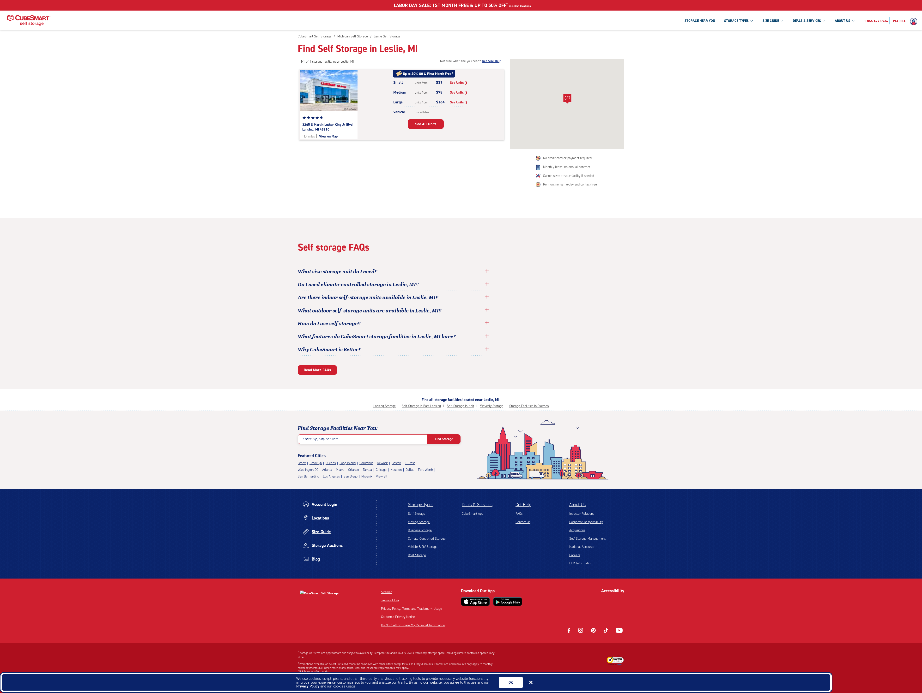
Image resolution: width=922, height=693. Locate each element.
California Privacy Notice (398, 617)
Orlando (353, 469)
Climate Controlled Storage (427, 538)
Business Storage (420, 530)
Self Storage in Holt (460, 406)
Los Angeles (331, 476)
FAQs (519, 513)
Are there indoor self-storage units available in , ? (368, 297)
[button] (567, 99)
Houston (396, 469)
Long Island (348, 463)
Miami (340, 469)
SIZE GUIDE (771, 20)
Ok (511, 682)
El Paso (410, 463)
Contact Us (523, 522)
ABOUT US (842, 20)
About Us (577, 505)
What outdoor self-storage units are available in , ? (370, 310)
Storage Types (420, 505)
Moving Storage (419, 522)
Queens (331, 463)
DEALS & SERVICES (807, 20)
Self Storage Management (587, 538)
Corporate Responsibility (586, 522)
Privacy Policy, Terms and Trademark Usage (411, 608)
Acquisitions (577, 530)
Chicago (381, 469)
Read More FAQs (317, 369)
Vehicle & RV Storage (422, 546)
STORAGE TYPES (736, 20)
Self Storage (416, 513)
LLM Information (580, 563)
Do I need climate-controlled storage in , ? (358, 284)
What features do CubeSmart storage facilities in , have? (377, 336)
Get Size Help (491, 61)
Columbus (366, 463)
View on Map (328, 136)
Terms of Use (390, 600)
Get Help (523, 505)
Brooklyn (315, 463)
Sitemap (386, 592)
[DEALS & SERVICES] (823, 20)
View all (381, 476)
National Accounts (581, 546)
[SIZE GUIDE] (781, 20)
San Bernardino (308, 476)
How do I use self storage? (329, 323)
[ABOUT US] (853, 20)
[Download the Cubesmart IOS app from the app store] (475, 601)
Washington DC (308, 469)
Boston (396, 463)
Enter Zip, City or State (320, 439)
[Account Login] (914, 21)
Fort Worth (425, 469)
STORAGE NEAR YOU (700, 20)
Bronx (302, 463)
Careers (574, 555)
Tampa (367, 469)
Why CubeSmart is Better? (329, 349)
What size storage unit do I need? (337, 271)
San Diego (351, 476)
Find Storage (444, 439)
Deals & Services (477, 505)
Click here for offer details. (314, 671)
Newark (382, 463)
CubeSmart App (472, 513)
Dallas (410, 469)
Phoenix (366, 476)
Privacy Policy (307, 686)
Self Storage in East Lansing (421, 406)
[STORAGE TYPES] (751, 20)
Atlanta (327, 469)
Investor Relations (581, 513)
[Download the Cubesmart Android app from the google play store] (507, 601)
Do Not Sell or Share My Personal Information (413, 625)
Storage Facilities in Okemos (529, 406)
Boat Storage (417, 555)
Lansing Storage (384, 406)
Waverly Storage (491, 406)
